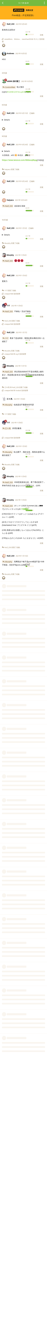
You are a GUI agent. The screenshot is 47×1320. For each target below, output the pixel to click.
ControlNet (10, 87)
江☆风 (8, 428)
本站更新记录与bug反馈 (16, 92)
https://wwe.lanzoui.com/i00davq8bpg (19, 160)
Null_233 (9, 206)
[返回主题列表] (2, 3)
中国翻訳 (25, 509)
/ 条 (23, 3)
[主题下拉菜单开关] (44, 3)
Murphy (8, 405)
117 (6, 338)
